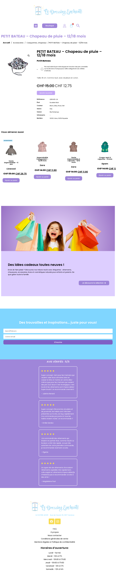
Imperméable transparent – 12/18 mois (42, 159)
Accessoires (18, 43)
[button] (36, 26)
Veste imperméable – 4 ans (11, 162)
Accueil (6, 43)
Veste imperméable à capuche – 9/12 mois (73, 159)
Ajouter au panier (46, 93)
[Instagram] (58, 521)
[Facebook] (51, 521)
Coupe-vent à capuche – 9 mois (105, 158)
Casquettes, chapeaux (37, 43)
